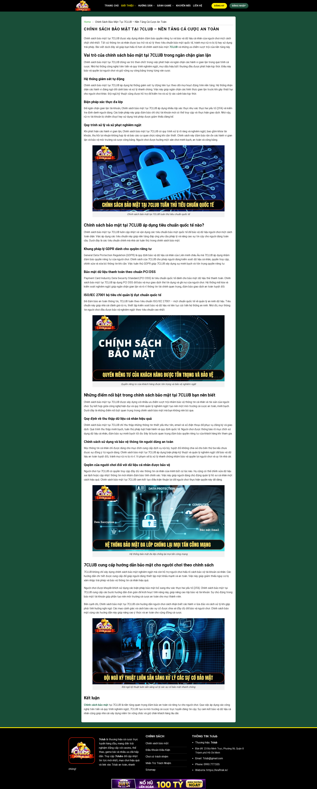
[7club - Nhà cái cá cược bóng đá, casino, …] (84, 6)
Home (87, 21)
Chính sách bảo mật (96, 704)
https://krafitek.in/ (217, 770)
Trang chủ (112, 5)
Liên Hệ (197, 5)
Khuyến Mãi (183, 5)
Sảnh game (164, 5)
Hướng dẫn (145, 5)
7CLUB (173, 47)
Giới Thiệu (127, 5)
